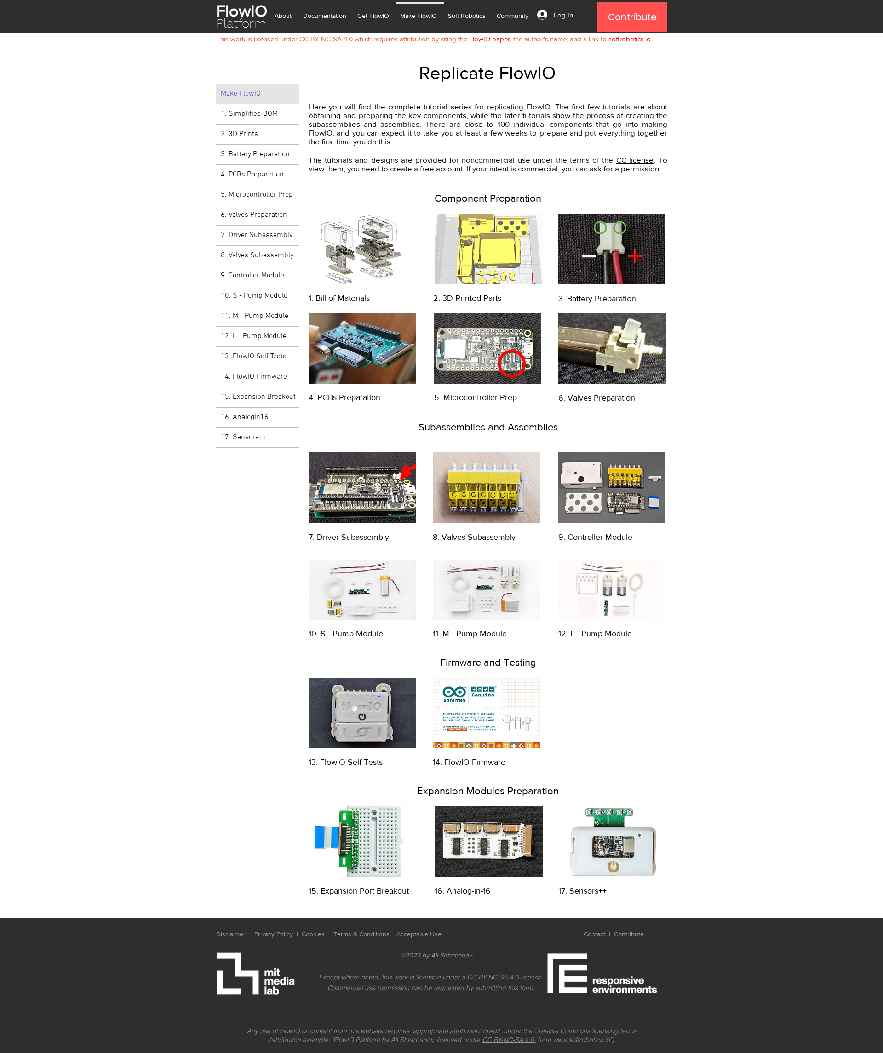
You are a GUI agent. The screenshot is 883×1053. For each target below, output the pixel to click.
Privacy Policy (273, 934)
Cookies (313, 934)
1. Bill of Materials (339, 298)
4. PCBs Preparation (252, 174)
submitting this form (504, 988)
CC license (635, 159)
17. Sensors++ (244, 437)
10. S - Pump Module (254, 295)
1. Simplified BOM (249, 114)
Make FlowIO (241, 93)
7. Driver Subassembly (256, 235)
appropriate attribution (446, 1031)
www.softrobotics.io (581, 1040)
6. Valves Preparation (254, 215)
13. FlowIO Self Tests (254, 356)
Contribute (629, 934)
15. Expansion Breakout (258, 397)
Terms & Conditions (361, 934)
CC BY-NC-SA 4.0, (509, 1040)
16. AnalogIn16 (245, 417)
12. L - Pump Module (254, 336)
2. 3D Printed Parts (467, 298)
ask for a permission (624, 168)
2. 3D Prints (239, 134)
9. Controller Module (252, 275)
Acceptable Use (419, 934)
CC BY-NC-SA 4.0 (493, 977)
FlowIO (242, 11)
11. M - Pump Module (254, 316)
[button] (285, 11)
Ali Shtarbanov (451, 955)
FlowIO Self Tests (351, 762)
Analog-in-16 (469, 890)
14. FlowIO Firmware (254, 376)
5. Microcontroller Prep (257, 194)
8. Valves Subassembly (257, 255)
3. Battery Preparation (255, 154)
